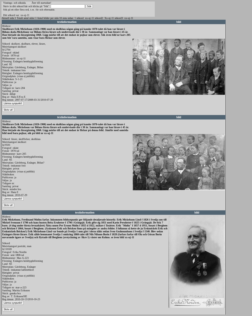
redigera (137, 98)
